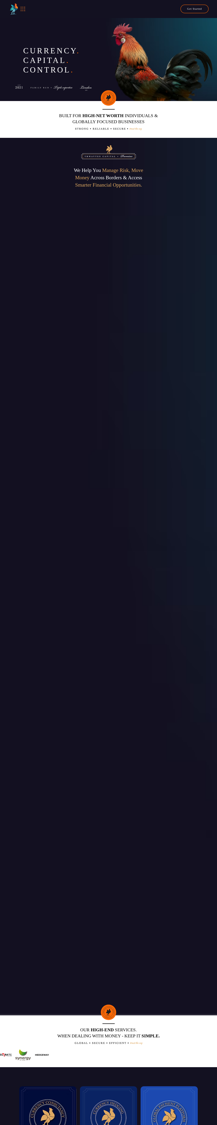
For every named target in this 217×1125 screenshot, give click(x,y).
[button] (23, 9)
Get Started (194, 8)
